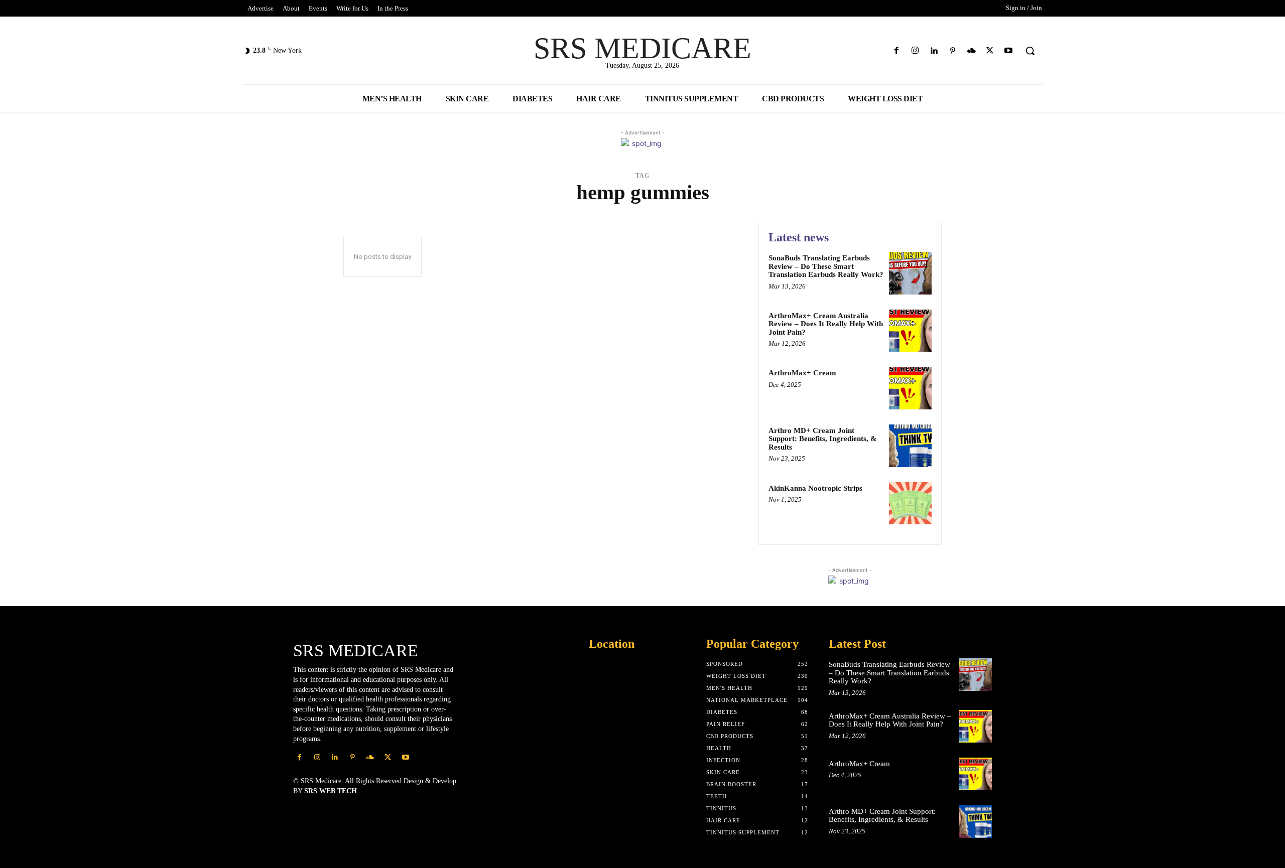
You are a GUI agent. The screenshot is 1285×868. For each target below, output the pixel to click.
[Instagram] (915, 51)
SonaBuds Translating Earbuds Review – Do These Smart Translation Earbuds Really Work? (825, 266)
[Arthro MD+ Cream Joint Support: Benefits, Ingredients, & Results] (910, 445)
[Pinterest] (952, 51)
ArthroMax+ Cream (802, 373)
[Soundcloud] (971, 51)
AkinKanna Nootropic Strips (815, 488)
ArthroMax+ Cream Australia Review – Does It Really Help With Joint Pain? (825, 324)
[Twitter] (990, 51)
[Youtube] (1008, 51)
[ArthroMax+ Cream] (910, 388)
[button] (1030, 51)
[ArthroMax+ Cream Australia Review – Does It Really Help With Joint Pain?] (910, 331)
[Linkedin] (934, 51)
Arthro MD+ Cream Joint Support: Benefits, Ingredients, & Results (822, 438)
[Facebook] (897, 51)
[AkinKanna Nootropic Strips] (910, 503)
